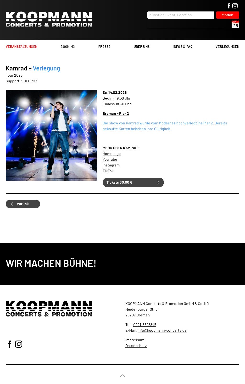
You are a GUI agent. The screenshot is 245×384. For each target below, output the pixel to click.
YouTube (110, 159)
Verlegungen (227, 46)
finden (227, 15)
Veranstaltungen (21, 46)
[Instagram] (235, 6)
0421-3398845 (144, 325)
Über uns (142, 46)
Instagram (111, 165)
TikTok (108, 171)
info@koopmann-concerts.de (162, 330)
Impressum (134, 340)
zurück (23, 204)
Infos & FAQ (182, 46)
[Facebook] (229, 6)
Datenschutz (136, 346)
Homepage (112, 154)
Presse (104, 46)
